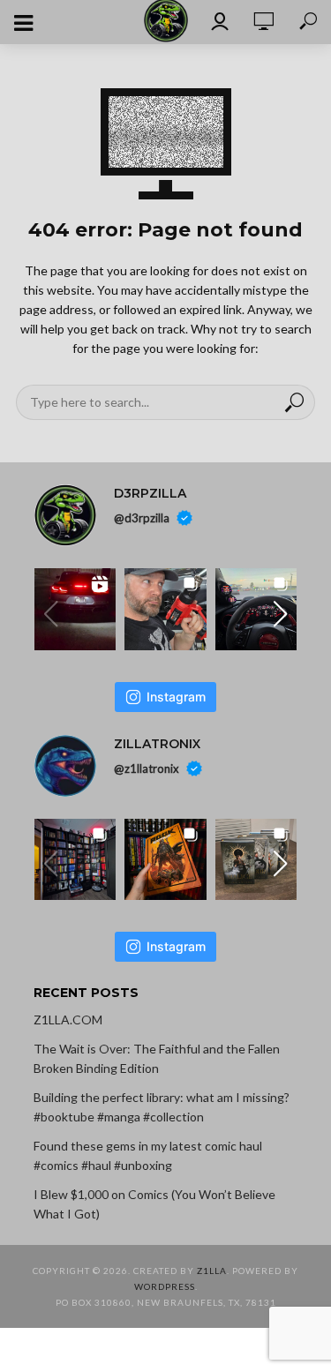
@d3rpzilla (141, 518)
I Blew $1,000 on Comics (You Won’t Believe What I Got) (154, 1204)
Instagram (176, 696)
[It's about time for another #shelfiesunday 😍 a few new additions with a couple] (75, 860)
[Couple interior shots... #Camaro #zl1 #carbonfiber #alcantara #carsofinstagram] (256, 609)
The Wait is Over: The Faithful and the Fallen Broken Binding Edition (157, 1058)
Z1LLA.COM (68, 1019)
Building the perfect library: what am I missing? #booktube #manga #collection (162, 1107)
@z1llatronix (146, 768)
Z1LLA (212, 1270)
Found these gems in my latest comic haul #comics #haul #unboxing (148, 1155)
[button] (280, 614)
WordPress (164, 1286)
